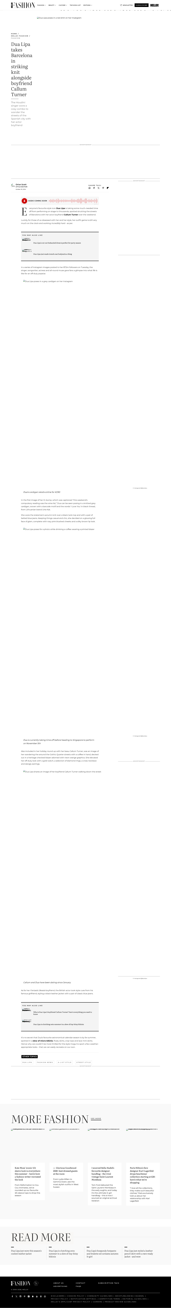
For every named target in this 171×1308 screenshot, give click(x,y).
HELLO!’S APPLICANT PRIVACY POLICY (70, 1302)
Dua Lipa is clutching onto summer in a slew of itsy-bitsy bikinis (58, 1024)
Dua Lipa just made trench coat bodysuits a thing (52, 254)
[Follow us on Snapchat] (33, 1296)
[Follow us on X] (16, 1296)
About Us (59, 1283)
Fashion (40, 5)
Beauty (51, 5)
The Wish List (75, 5)
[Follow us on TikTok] (29, 1296)
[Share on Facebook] (94, 188)
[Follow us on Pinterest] (24, 1296)
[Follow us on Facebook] (12, 1296)
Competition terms (109, 1299)
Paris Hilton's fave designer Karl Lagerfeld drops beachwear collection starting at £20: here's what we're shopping (142, 1175)
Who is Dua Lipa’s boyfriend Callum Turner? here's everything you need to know (62, 1013)
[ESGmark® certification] (34, 1283)
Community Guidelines (100, 1296)
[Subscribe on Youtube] (37, 1296)
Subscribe (141, 5)
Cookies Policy (76, 1296)
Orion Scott (21, 184)
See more (96, 1118)
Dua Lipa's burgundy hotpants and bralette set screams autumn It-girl (102, 1253)
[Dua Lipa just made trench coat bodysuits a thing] (27, 254)
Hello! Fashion (19, 36)
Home (14, 34)
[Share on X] (98, 188)
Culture (62, 5)
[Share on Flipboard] (108, 188)
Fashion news (45, 1062)
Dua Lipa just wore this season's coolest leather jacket (26, 1252)
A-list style (65, 1062)
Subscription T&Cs (106, 1283)
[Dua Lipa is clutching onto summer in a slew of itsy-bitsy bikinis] (27, 1024)
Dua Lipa (60, 208)
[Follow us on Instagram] (20, 1296)
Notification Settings (83, 1299)
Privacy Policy (59, 1299)
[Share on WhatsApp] (90, 188)
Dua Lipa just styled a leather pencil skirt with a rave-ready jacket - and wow (138, 1253)
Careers (97, 1302)
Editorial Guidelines (135, 1299)
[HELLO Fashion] (23, 5)
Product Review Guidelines (120, 1302)
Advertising (60, 1286)
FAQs (78, 1286)
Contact (80, 1283)
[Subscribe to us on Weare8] (41, 1296)
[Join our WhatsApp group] (45, 1296)
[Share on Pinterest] (103, 188)
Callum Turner (71, 215)
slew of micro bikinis (43, 1041)
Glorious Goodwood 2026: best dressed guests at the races (65, 1170)
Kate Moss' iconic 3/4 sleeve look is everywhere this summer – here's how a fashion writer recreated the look (28, 1173)
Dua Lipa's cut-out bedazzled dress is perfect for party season (57, 243)
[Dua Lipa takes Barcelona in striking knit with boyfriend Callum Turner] (154, 5)
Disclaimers (58, 1296)
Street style (83, 1062)
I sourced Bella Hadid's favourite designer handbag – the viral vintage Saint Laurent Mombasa (103, 1173)
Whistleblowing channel (129, 1296)
